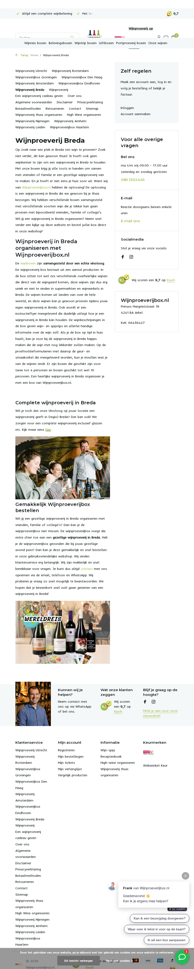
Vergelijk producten (72, 775)
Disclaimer (65, 102)
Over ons (75, 96)
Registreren (66, 750)
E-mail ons (130, 221)
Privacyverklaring (90, 102)
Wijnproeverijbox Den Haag (82, 77)
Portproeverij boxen (131, 43)
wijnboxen (28, 263)
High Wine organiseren (84, 115)
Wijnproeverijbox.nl (36, 187)
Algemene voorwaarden (33, 102)
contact (87, 569)
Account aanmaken (135, 114)
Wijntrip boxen (86, 43)
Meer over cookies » (119, 960)
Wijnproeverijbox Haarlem (69, 127)
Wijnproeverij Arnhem (70, 121)
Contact (75, 108)
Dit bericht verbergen (78, 960)
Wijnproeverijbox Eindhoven (79, 83)
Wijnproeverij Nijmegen (32, 121)
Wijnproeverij (58, 90)
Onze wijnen (157, 43)
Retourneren (55, 108)
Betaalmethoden (28, 108)
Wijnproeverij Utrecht (31, 71)
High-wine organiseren (118, 762)
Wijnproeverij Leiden (30, 127)
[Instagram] (131, 257)
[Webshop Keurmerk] (148, 752)
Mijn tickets (66, 762)
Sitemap (92, 108)
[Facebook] (123, 257)
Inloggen (127, 108)
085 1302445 (133, 179)
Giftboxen (106, 43)
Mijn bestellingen (71, 756)
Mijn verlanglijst (70, 769)
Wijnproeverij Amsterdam (34, 83)
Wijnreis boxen (35, 43)
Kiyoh (171, 280)
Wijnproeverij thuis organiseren (38, 115)
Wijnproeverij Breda (29, 90)
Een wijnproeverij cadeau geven (39, 96)
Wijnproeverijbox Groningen (36, 77)
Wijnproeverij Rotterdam (70, 71)
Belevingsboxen (60, 43)
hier (48, 429)
